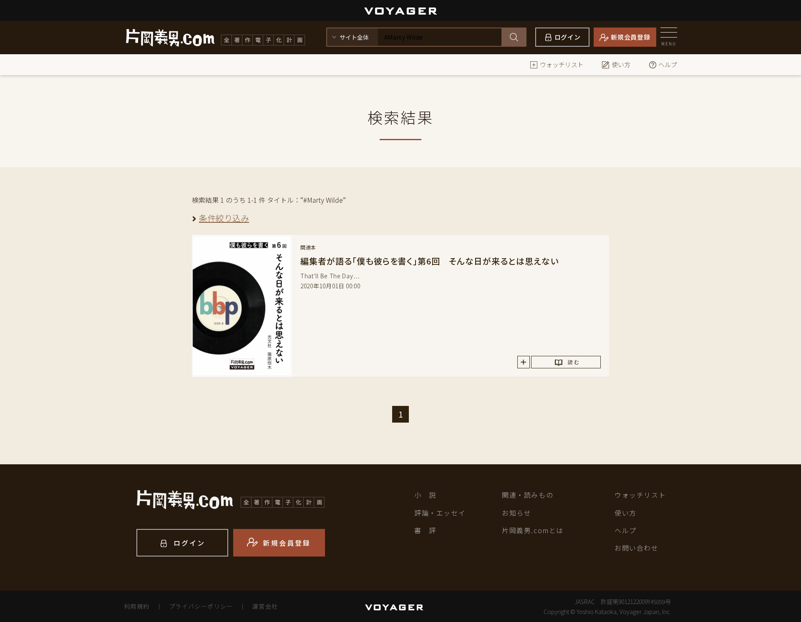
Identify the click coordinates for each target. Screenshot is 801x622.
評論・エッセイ (440, 513)
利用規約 (137, 606)
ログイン (567, 37)
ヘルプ (667, 64)
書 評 (425, 530)
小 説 (425, 495)
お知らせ (516, 513)
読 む (573, 361)
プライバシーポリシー (201, 606)
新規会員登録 (630, 37)
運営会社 (265, 606)
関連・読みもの (527, 495)
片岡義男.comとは (533, 530)
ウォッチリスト (562, 64)
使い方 (621, 64)
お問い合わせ (637, 548)
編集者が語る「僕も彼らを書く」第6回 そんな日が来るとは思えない (429, 261)
